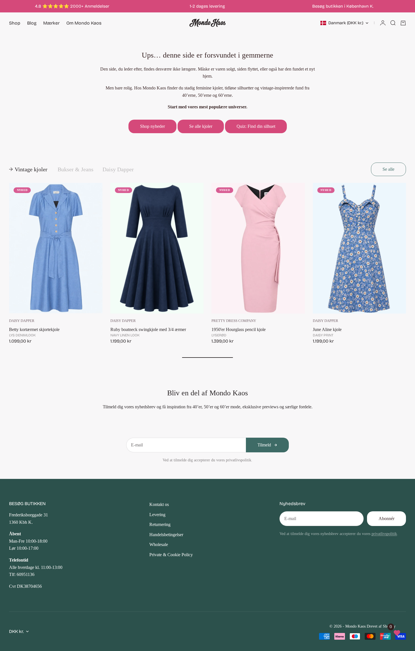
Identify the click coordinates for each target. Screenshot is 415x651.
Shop (14, 23)
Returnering (160, 524)
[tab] (29, 169)
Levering (157, 514)
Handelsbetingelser (166, 534)
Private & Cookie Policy (171, 554)
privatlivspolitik (384, 533)
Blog (31, 23)
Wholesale (158, 544)
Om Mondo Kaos (83, 23)
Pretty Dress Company (233, 321)
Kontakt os (159, 504)
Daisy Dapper (21, 321)
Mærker (51, 23)
